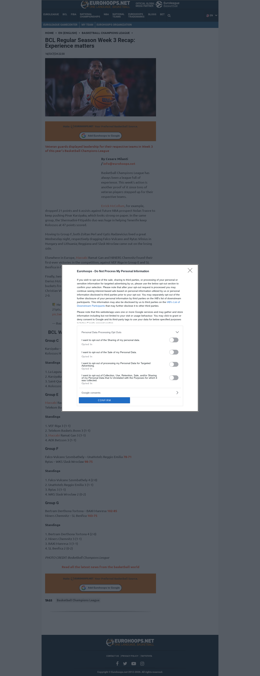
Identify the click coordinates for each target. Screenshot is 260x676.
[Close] (191, 271)
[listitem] (130, 332)
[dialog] (130, 338)
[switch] (173, 340)
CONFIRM (104, 400)
